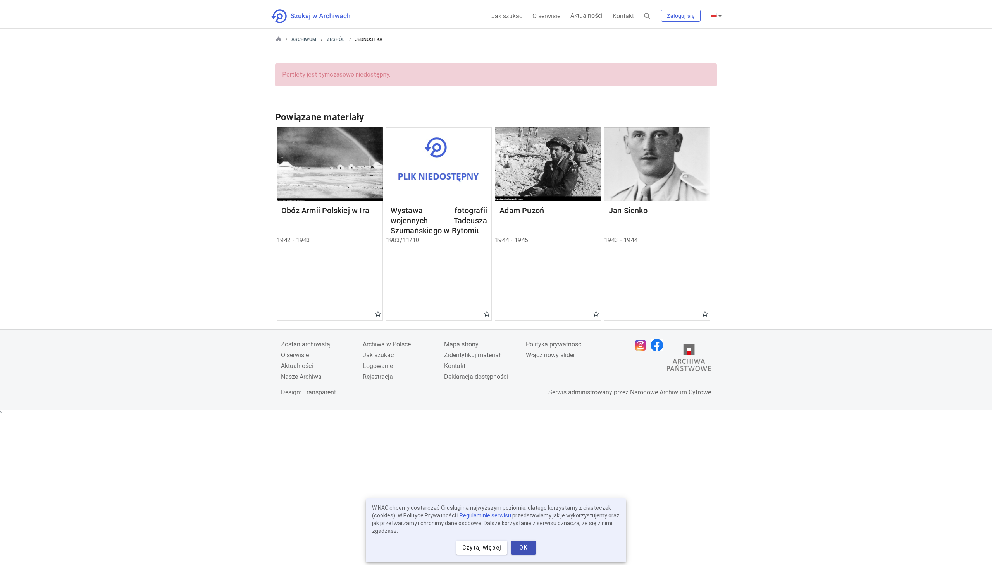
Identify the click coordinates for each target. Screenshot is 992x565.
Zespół (335, 39)
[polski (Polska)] (716, 16)
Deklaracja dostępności (476, 376)
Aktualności (586, 15)
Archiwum (303, 39)
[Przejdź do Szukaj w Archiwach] (317, 16)
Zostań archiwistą (305, 344)
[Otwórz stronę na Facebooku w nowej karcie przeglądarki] (659, 345)
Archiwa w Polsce (387, 344)
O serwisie (546, 16)
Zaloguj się (681, 16)
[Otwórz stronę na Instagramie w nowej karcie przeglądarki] (642, 345)
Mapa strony (461, 344)
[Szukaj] (647, 16)
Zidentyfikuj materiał (472, 355)
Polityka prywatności (554, 344)
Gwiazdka (378, 313)
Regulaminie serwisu (485, 515)
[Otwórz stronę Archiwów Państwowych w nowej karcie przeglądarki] (689, 359)
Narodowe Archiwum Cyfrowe (670, 392)
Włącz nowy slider (550, 355)
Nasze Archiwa (301, 376)
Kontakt (623, 16)
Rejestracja (378, 376)
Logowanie (378, 366)
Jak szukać (506, 16)
